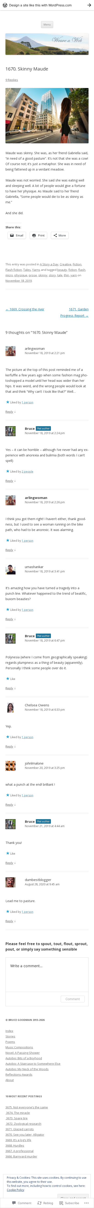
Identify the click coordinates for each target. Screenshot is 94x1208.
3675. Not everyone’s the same (26, 1107)
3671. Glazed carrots (19, 1129)
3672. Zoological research (23, 1124)
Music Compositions (19, 1047)
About (9, 1080)
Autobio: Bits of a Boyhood (23, 1058)
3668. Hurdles (14, 1145)
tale (60, 275)
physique (20, 275)
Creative (65, 264)
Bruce (30, 428)
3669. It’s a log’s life (18, 1140)
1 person (27, 402)
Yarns (36, 270)
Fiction (77, 264)
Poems (10, 1042)
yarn (73, 275)
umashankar (34, 566)
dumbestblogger (38, 879)
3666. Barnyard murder (21, 1156)
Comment (72, 999)
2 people (27, 471)
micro (9, 275)
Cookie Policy (15, 1190)
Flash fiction (13, 270)
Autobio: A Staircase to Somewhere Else (32, 1064)
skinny (42, 275)
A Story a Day (49, 264)
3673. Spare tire (16, 1118)
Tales (27, 270)
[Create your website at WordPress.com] (47, 5)
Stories (10, 1036)
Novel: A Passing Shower (22, 1053)
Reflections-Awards (18, 1074)
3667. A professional (19, 1151)
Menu (47, 24)
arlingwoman (35, 348)
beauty (62, 270)
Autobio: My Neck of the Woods (27, 1069)
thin (66, 275)
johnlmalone (34, 763)
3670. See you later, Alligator (24, 1134)
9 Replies (11, 80)
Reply (9, 412)
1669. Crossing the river (24, 309)
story (52, 275)
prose (33, 275)
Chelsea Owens (37, 705)
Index (9, 1031)
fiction (72, 270)
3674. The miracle (17, 1113)
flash (81, 270)
